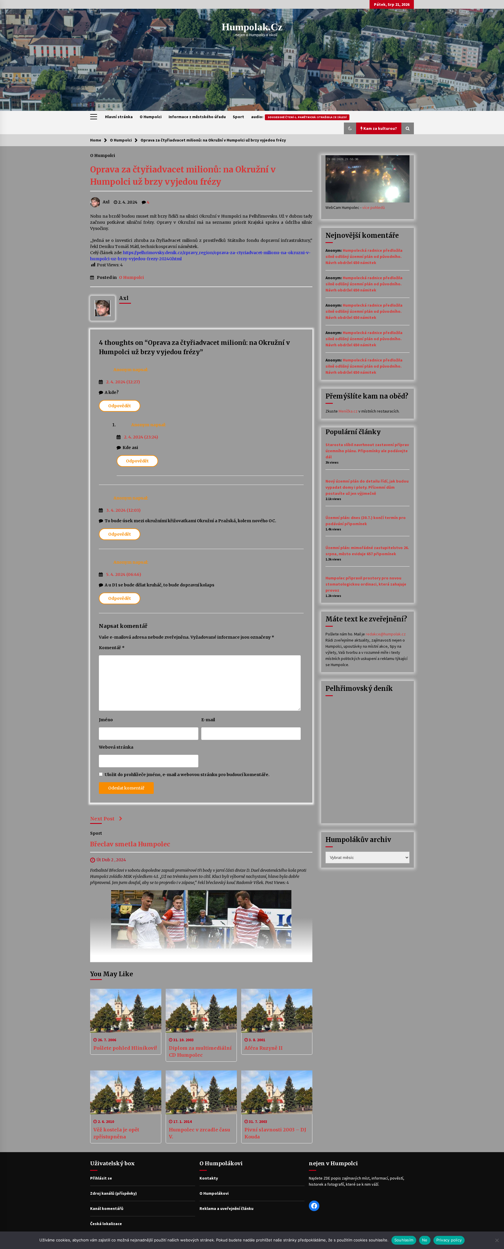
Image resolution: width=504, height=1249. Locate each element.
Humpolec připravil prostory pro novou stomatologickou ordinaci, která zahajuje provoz (366, 584)
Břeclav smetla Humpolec (130, 844)
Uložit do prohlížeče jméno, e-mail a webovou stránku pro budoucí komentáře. (187, 774)
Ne (425, 1240)
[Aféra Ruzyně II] (276, 1011)
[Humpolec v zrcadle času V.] (201, 1092)
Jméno (106, 719)
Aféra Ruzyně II (263, 1048)
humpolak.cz (252, 27)
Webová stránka (116, 747)
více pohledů (373, 207)
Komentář (112, 647)
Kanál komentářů (106, 1208)
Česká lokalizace (106, 1223)
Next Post (102, 819)
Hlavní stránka (119, 116)
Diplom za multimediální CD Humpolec (200, 1051)
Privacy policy (449, 1240)
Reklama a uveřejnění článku (226, 1208)
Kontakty (209, 1178)
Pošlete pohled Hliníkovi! (125, 1048)
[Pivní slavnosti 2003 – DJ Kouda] (276, 1092)
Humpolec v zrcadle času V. (199, 1133)
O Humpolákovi (214, 1193)
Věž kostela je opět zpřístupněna (116, 1133)
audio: (298, 116)
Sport (238, 116)
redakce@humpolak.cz (386, 634)
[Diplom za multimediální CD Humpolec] (201, 1011)
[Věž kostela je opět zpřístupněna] (125, 1092)
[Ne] (497, 1240)
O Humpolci (151, 116)
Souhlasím (403, 1240)
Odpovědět (119, 405)
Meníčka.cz (348, 411)
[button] (350, 128)
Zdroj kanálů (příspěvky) (113, 1193)
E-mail (208, 719)
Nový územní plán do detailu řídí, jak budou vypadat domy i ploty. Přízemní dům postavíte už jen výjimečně (367, 487)
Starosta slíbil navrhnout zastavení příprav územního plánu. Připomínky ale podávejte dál (367, 451)
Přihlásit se (101, 1178)
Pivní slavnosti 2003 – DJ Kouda (275, 1133)
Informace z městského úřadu (197, 116)
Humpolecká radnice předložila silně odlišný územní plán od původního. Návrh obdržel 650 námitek (364, 256)
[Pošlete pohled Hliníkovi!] (125, 1011)
